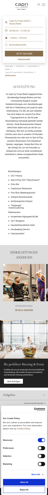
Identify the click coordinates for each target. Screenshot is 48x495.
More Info (35, 474)
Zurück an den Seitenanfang (34, 403)
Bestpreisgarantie (24, 59)
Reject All (24, 490)
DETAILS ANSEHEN (24, 310)
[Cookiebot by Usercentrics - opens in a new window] (34, 409)
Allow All (24, 482)
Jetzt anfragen (13, 381)
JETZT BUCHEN (24, 53)
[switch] (41, 448)
